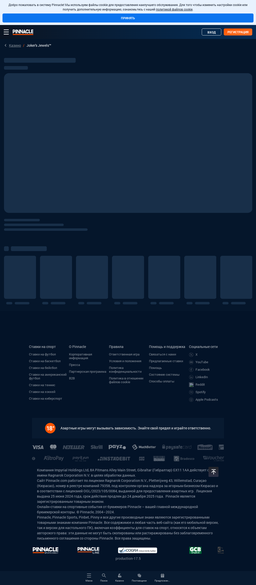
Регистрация (238, 32)
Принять (128, 18)
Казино (15, 45)
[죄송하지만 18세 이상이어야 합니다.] (52, 428)
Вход (212, 32)
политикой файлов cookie (174, 9)
